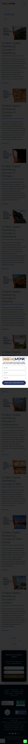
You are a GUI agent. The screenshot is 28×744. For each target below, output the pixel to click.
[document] (14, 372)
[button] (26, 358)
